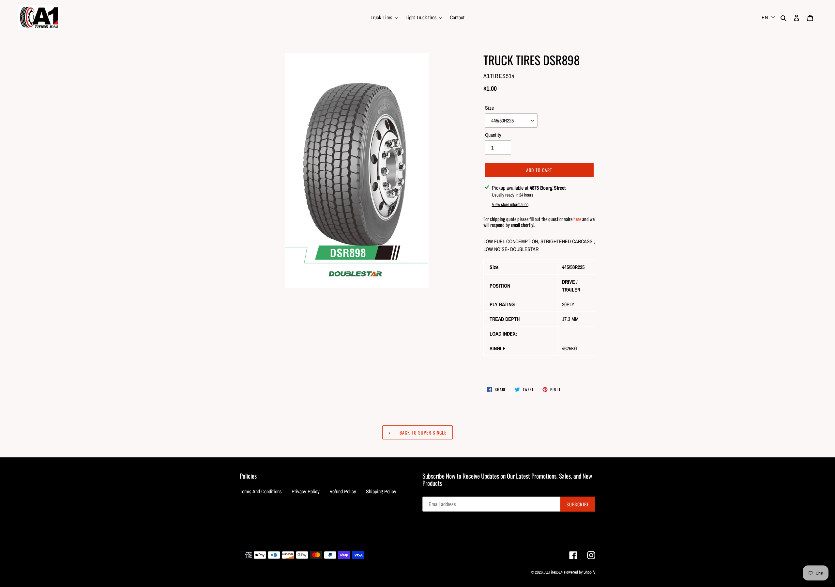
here (577, 218)
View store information (510, 204)
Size (489, 107)
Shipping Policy (381, 491)
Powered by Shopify (579, 572)
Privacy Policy (306, 491)
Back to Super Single (422, 432)
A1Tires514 (553, 572)
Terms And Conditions (261, 491)
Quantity (493, 134)
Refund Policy (342, 491)
